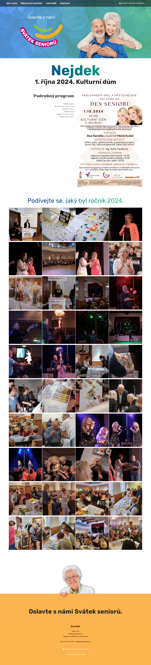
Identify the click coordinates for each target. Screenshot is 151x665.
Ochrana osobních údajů (75, 654)
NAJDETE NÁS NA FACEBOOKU (133, 3)
